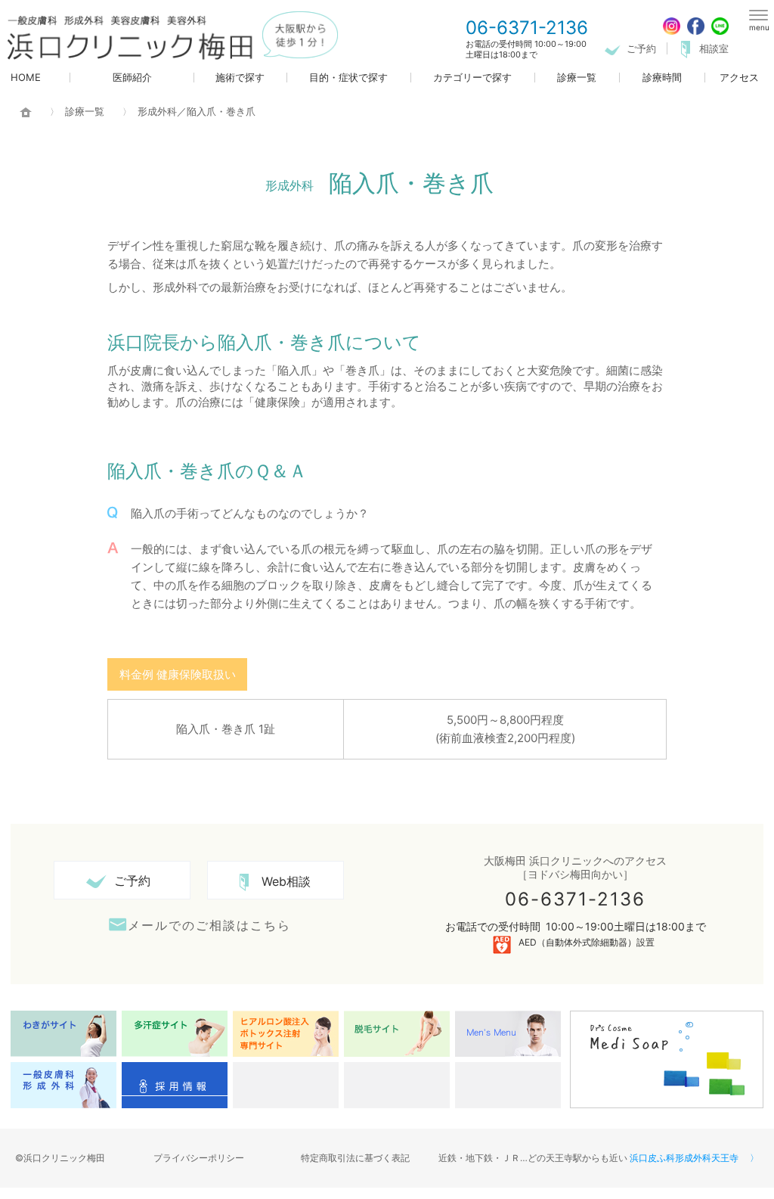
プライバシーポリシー (198, 1157)
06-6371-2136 (527, 28)
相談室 (714, 48)
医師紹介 (132, 77)
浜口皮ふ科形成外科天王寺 (684, 1157)
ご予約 (641, 48)
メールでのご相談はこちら (209, 925)
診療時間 (662, 77)
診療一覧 (576, 77)
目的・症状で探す (348, 77)
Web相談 (286, 881)
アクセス (739, 77)
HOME (26, 77)
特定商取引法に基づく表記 (355, 1157)
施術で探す (240, 77)
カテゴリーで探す (472, 77)
